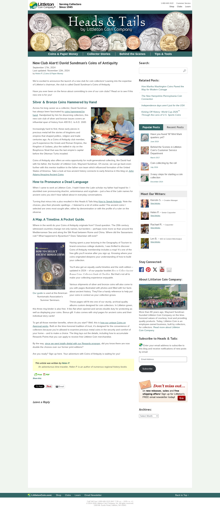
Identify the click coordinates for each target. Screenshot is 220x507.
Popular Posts (151, 127)
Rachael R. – (161, 224)
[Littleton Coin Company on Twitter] (155, 271)
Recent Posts (175, 127)
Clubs (179, 6)
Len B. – (166, 238)
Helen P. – (163, 212)
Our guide (38, 293)
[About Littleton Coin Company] (163, 309)
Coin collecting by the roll (163, 163)
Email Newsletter (93, 495)
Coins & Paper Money (63, 54)
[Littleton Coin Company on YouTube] (162, 271)
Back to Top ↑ (182, 495)
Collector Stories (98, 54)
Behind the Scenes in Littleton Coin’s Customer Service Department (165, 150)
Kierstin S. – (164, 200)
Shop (171, 6)
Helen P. (39, 73)
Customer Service (183, 3)
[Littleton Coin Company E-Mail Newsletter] (169, 271)
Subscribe (147, 368)
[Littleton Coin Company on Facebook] (141, 271)
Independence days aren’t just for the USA (163, 105)
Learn (188, 6)
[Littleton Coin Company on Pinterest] (148, 271)
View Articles (155, 203)
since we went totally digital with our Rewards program (72, 343)
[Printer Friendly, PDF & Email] (42, 374)
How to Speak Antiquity (110, 201)
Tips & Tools (163, 54)
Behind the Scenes (132, 54)
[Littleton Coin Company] (58, 9)
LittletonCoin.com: (41, 495)
